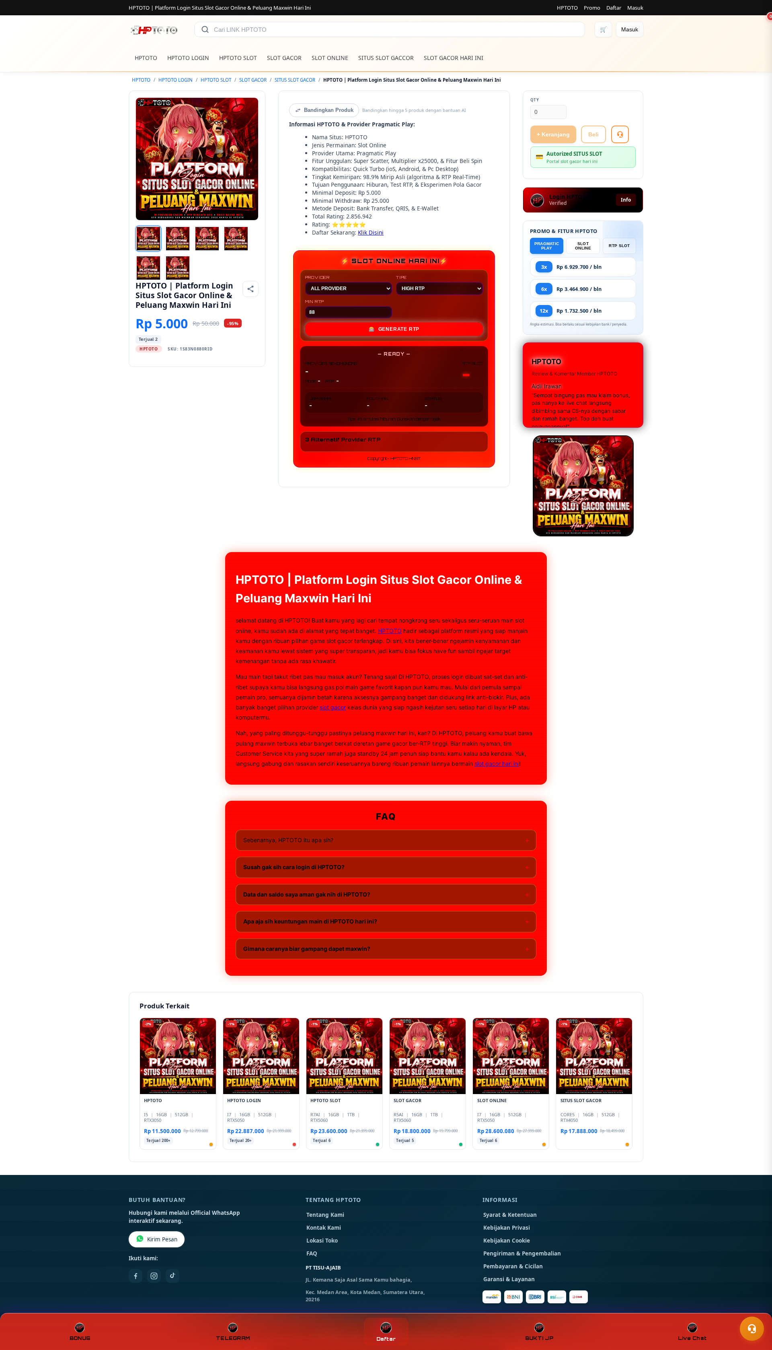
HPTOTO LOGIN (188, 58)
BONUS (80, 1338)
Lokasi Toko (322, 1240)
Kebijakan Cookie (506, 1240)
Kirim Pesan (162, 1239)
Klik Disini (371, 232)
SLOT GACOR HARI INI (453, 58)
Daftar (613, 7)
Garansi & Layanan (509, 1279)
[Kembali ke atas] (754, 1309)
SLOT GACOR (284, 58)
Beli (593, 134)
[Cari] (205, 29)
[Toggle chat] (752, 1329)
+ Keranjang (553, 134)
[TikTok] (172, 1276)
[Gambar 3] (207, 238)
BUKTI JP (539, 1338)
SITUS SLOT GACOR (295, 80)
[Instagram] (154, 1276)
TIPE (401, 277)
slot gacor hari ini (496, 763)
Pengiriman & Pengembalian (522, 1253)
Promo (592, 7)
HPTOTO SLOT (238, 58)
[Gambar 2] (178, 238)
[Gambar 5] (148, 268)
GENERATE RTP (394, 329)
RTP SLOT (619, 245)
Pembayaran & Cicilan (513, 1266)
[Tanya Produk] (620, 134)
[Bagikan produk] (250, 289)
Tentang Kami (325, 1214)
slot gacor (333, 707)
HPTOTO (567, 7)
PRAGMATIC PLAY (546, 245)
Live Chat (692, 1338)
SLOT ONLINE (330, 58)
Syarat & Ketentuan (510, 1214)
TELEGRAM (233, 1338)
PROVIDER (317, 277)
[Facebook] (135, 1276)
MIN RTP (314, 301)
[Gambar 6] (178, 268)
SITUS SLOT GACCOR (386, 58)
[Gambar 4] (236, 238)
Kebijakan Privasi (506, 1227)
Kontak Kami (323, 1227)
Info (626, 199)
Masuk (635, 7)
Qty (534, 100)
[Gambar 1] (148, 238)
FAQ (311, 1253)
